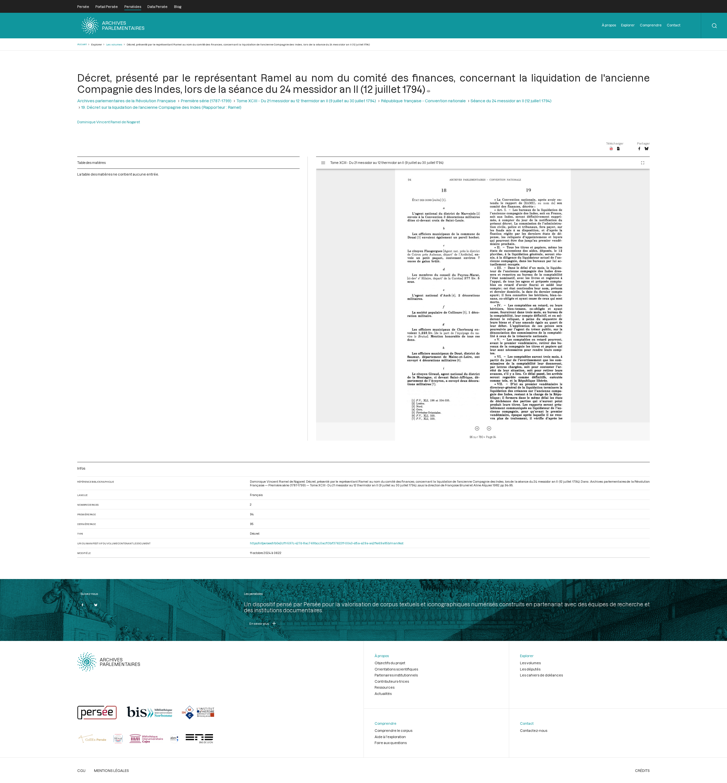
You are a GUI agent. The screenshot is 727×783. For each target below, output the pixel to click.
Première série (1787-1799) (206, 100)
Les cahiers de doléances (541, 675)
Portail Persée (106, 7)
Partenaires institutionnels (396, 675)
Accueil (82, 44)
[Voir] (428, 89)
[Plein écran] (643, 163)
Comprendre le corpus (393, 730)
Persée (83, 7)
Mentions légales (111, 770)
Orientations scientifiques (396, 669)
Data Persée (157, 7)
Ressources (384, 687)
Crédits (642, 770)
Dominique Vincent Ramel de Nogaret (108, 122)
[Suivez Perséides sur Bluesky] (96, 605)
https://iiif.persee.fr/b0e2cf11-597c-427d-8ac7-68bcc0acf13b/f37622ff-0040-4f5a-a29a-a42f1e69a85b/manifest (327, 543)
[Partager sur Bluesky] (646, 149)
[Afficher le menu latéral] (323, 163)
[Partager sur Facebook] (639, 149)
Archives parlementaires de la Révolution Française (126, 100)
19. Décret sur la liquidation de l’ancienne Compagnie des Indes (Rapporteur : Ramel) (161, 107)
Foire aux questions (391, 743)
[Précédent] (477, 428)
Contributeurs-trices (392, 681)
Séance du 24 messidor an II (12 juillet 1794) (511, 100)
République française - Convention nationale (423, 100)
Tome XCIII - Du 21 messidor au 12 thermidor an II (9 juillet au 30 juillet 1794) (306, 100)
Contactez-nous (533, 730)
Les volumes (114, 44)
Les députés (530, 669)
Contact (673, 25)
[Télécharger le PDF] (611, 149)
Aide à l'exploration (390, 737)
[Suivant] (489, 428)
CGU (81, 770)
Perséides (132, 7)
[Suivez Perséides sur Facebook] (82, 605)
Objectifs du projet (390, 663)
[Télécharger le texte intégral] (618, 149)
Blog (177, 7)
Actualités (383, 693)
